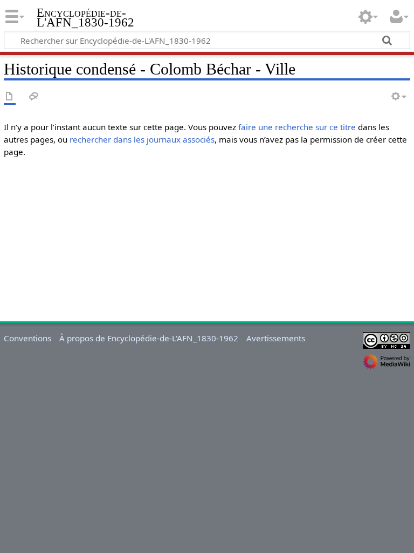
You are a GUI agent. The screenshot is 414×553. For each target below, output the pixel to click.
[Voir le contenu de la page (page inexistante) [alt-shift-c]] (10, 97)
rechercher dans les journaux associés (142, 139)
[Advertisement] (207, 242)
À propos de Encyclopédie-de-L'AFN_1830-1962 (148, 338)
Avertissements (275, 338)
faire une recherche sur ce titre (297, 127)
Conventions (27, 338)
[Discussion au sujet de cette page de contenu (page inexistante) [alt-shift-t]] (34, 97)
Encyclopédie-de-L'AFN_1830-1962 (85, 18)
